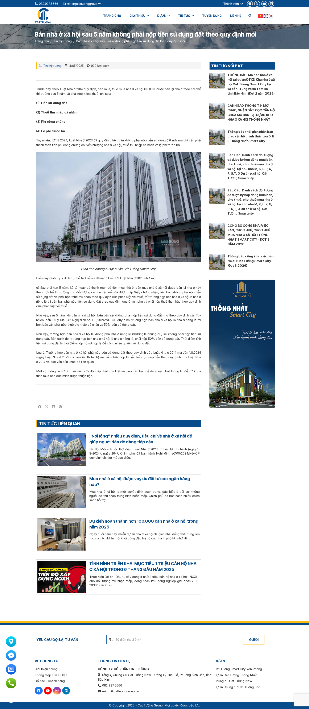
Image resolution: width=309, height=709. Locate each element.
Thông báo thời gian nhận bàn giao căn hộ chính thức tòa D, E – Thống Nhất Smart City (250, 136)
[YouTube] (264, 4)
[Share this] (39, 407)
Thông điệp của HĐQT (51, 675)
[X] (257, 4)
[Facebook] (250, 4)
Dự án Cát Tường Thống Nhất (235, 675)
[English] (266, 16)
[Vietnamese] (260, 16)
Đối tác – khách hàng (50, 681)
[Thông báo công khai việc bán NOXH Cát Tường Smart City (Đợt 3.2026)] (217, 256)
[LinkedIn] (271, 4)
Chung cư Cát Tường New (233, 681)
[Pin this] (60, 407)
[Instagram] (57, 691)
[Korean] (271, 16)
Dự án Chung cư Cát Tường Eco (237, 687)
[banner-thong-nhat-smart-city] (242, 344)
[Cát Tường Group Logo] (43, 16)
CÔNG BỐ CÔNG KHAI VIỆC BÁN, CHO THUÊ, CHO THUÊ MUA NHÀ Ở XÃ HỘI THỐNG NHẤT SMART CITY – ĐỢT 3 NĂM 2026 (248, 235)
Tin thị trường (52, 65)
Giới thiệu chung (46, 669)
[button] (233, 4)
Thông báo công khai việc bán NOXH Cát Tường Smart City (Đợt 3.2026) (250, 261)
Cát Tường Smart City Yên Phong (238, 669)
